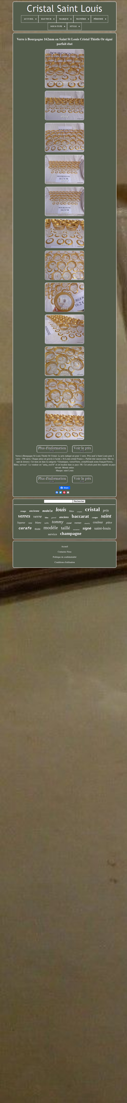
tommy (57, 521)
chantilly (87, 523)
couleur (98, 522)
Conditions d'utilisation (65, 562)
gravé (53, 517)
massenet (76, 529)
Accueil (64, 546)
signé (87, 528)
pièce (109, 522)
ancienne (34, 510)
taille (46, 523)
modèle (51, 527)
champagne (70, 533)
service (52, 534)
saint (106, 516)
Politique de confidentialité (64, 556)
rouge (23, 511)
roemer (77, 522)
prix (106, 510)
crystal (68, 523)
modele (47, 511)
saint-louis (102, 528)
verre (37, 516)
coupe (95, 517)
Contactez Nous (64, 551)
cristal (92, 509)
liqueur (21, 522)
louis (61, 509)
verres (24, 516)
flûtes (71, 511)
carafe (25, 528)
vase (30, 523)
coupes (79, 512)
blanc (38, 522)
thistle (37, 529)
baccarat (80, 516)
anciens (64, 517)
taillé (65, 527)
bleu (46, 518)
